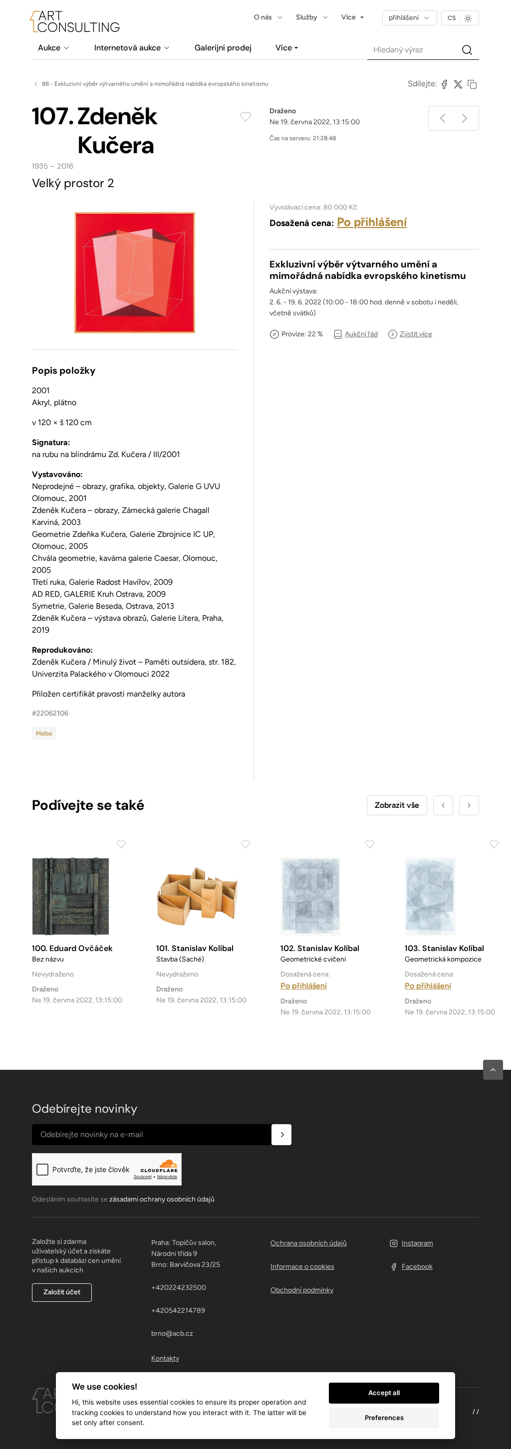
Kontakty (165, 1358)
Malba (44, 733)
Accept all (384, 1393)
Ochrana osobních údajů (308, 1243)
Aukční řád (361, 334)
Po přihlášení (372, 222)
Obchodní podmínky (301, 1290)
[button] (493, 1070)
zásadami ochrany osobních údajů (162, 1199)
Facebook (417, 1266)
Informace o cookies (302, 1266)
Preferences (384, 1418)
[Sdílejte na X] (458, 84)
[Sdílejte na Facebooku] (444, 84)
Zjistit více (416, 334)
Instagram (417, 1243)
